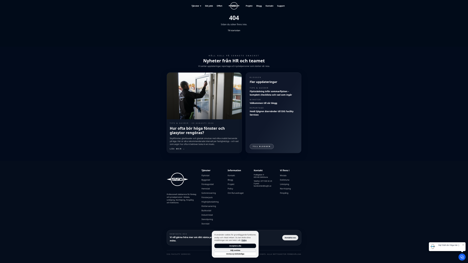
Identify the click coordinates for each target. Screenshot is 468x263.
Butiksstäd (206, 210)
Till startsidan (234, 30)
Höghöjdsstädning (210, 201)
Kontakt (269, 6)
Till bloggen (262, 146)
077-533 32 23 (266, 181)
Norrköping (285, 188)
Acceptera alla (235, 246)
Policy (230, 188)
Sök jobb (209, 6)
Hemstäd (205, 188)
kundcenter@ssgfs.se (262, 186)
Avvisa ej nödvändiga (235, 254)
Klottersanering (208, 206)
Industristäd (207, 215)
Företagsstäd (207, 184)
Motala (283, 175)
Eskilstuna (284, 179)
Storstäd (205, 223)
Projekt (249, 6)
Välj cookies (235, 250)
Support (281, 6)
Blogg (259, 6)
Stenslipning (207, 219)
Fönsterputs (207, 197)
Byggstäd (205, 179)
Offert (219, 6)
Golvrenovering (208, 193)
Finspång (284, 193)
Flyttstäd (205, 175)
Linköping (284, 184)
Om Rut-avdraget (236, 193)
